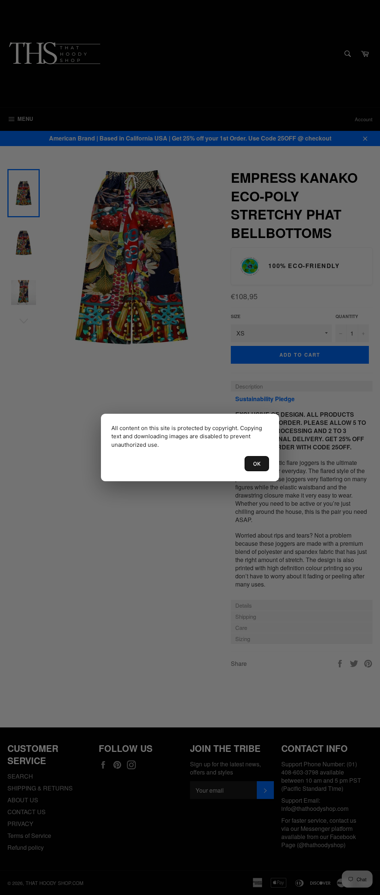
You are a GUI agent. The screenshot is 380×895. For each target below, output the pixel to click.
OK (257, 463)
